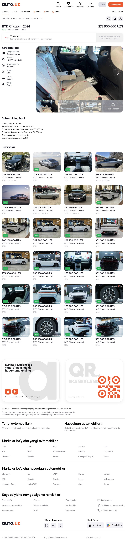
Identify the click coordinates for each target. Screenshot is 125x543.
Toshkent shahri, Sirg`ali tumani (23, 39)
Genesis (107, 474)
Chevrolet (6, 457)
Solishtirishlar (71, 505)
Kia (3, 451)
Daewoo (56, 484)
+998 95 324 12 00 (109, 510)
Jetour (55, 457)
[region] (79, 73)
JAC (54, 446)
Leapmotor (108, 451)
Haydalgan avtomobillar (12, 505)
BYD (20, 19)
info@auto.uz (107, 500)
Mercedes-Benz (59, 451)
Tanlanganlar (71, 500)
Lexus (80, 479)
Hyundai (30, 457)
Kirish (102, 4)
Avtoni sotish (115, 4)
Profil (36, 510)
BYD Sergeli (15, 36)
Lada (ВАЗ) (32, 484)
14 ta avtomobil (45, 39)
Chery (29, 446)
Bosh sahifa (6, 19)
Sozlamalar (70, 510)
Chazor (27, 19)
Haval (29, 451)
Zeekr (106, 457)
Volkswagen (109, 479)
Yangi (15, 19)
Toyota (81, 446)
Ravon (81, 474)
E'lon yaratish (7, 510)
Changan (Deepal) (86, 457)
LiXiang (81, 451)
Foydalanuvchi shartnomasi (55, 537)
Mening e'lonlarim (41, 505)
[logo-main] (11, 4)
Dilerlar (37, 500)
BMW (106, 446)
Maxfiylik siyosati (93, 537)
